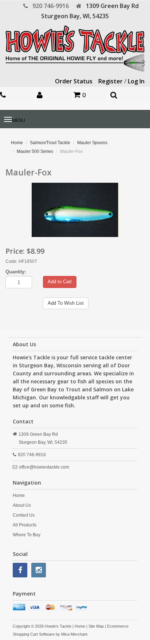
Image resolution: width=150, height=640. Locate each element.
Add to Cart (60, 281)
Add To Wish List (66, 303)
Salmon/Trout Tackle (50, 142)
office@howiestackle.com (44, 467)
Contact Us (24, 515)
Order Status (73, 81)
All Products (24, 525)
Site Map (96, 626)
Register (110, 81)
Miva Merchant (74, 634)
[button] (54, 95)
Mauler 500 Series (35, 151)
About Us (22, 505)
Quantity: (15, 271)
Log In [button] (136, 81)
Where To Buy (26, 534)
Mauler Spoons (92, 142)
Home (17, 142)
